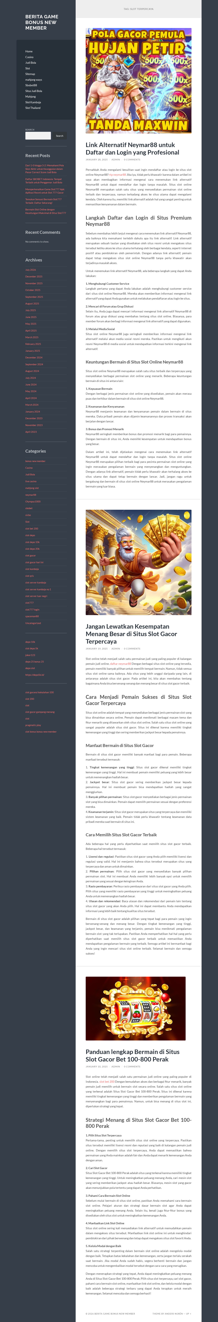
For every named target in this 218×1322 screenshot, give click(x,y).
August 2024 (32, 371)
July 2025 (30, 310)
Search (29, 129)
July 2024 (30, 377)
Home (29, 51)
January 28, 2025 (97, 159)
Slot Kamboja (33, 102)
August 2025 (32, 303)
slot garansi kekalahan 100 (39, 692)
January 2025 (32, 350)
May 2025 (30, 323)
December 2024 (33, 357)
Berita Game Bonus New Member (41, 22)
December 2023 (33, 418)
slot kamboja (32, 569)
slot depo (30, 535)
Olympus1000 (33, 501)
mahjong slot (32, 487)
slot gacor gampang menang (40, 711)
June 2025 (31, 317)
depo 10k (30, 641)
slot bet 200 (31, 528)
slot (27, 705)
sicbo (28, 515)
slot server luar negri (36, 596)
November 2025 (34, 283)
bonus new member (35, 461)
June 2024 (31, 384)
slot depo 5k (31, 648)
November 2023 (34, 425)
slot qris (29, 575)
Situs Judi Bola (33, 91)
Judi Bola (30, 62)
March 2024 (31, 404)
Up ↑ (189, 1313)
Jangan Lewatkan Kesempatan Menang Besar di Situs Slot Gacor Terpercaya (131, 633)
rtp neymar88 (117, 174)
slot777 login (32, 609)
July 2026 (30, 269)
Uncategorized (33, 623)
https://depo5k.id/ (34, 674)
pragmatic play (33, 725)
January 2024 (32, 411)
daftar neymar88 (120, 663)
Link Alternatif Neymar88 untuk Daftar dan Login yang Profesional (132, 148)
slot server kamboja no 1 (38, 589)
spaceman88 (32, 616)
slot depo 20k (32, 548)
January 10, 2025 (97, 1066)
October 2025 (32, 290)
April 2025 (31, 330)
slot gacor (30, 555)
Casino (29, 57)
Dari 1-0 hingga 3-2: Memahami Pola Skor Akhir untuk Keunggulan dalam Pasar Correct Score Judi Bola (44, 169)
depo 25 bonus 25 (34, 661)
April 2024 (31, 398)
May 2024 (30, 391)
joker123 (30, 655)
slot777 (29, 602)
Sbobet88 (31, 85)
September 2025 (34, 296)
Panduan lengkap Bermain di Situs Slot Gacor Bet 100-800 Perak (133, 1055)
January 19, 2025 (97, 648)
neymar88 (30, 494)
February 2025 (33, 343)
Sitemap (30, 74)
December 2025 (33, 276)
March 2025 (31, 337)
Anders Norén (174, 1313)
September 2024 (34, 364)
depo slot (30, 668)
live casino (30, 481)
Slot (27, 68)
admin (116, 159)
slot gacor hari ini (34, 562)
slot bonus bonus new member (41, 731)
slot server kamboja (35, 582)
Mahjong (30, 96)
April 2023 (31, 431)
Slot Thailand (33, 107)
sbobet (29, 508)
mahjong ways (33, 79)
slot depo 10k (32, 542)
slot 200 (29, 698)
